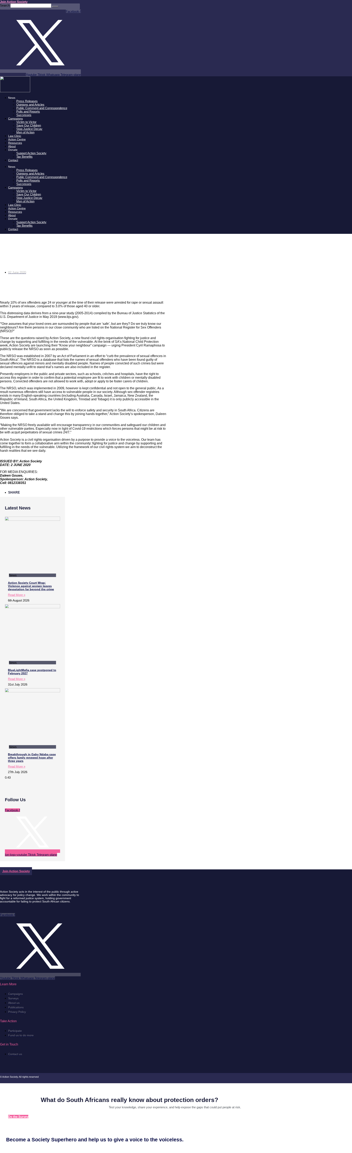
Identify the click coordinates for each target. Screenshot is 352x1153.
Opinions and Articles (30, 104)
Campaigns (15, 118)
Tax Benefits (24, 156)
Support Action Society (31, 153)
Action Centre (17, 139)
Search (5, 5)
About (12, 146)
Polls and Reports (28, 111)
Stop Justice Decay (29, 129)
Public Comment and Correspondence (41, 108)
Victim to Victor (26, 122)
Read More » (16, 595)
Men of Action (25, 132)
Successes (23, 115)
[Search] (55, 6)
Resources (15, 142)
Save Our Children (28, 125)
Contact (13, 160)
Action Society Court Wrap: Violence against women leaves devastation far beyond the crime (31, 586)
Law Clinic (14, 136)
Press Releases (27, 101)
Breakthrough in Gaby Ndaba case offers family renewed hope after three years (32, 757)
